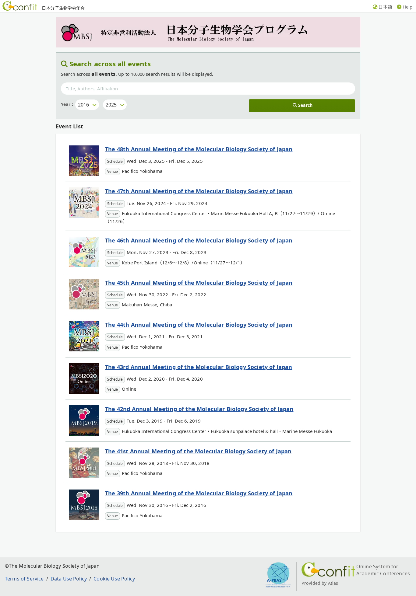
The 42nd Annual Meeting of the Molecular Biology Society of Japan (199, 409)
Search (305, 105)
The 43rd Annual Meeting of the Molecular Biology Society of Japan (198, 367)
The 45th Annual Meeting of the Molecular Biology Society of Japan (198, 282)
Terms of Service (24, 578)
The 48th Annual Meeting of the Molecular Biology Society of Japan (198, 149)
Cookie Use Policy (114, 578)
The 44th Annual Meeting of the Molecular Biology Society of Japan (198, 324)
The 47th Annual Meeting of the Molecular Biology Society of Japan (198, 191)
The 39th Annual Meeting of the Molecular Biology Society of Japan (198, 493)
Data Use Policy (69, 578)
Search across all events (110, 63)
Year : (67, 104)
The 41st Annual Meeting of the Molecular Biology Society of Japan (198, 451)
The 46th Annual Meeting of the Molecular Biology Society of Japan (198, 240)
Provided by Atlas (319, 583)
